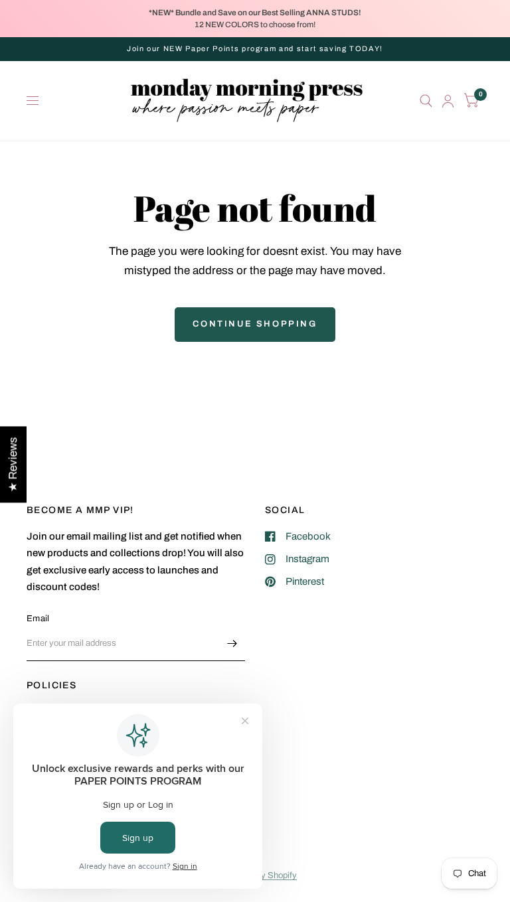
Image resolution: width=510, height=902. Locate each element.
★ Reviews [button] (13, 464)
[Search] (426, 101)
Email (38, 618)
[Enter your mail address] (231, 644)
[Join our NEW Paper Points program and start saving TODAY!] (255, 48)
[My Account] (448, 101)
